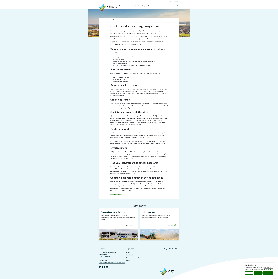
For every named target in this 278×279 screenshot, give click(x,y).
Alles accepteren (268, 273)
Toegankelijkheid (168, 249)
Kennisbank (135, 6)
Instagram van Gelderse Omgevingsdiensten (107, 267)
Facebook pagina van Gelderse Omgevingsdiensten (103, 267)
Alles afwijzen (258, 273)
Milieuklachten (148, 212)
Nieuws (127, 6)
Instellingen (249, 273)
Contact (128, 252)
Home (120, 6)
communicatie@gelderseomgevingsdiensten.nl (112, 262)
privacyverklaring (268, 269)
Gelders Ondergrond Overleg (134, 258)
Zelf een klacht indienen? (117, 194)
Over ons (128, 260)
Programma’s (145, 6)
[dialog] (259, 269)
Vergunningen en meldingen (113, 212)
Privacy (177, 249)
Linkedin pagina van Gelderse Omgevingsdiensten (100, 267)
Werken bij (157, 6)
